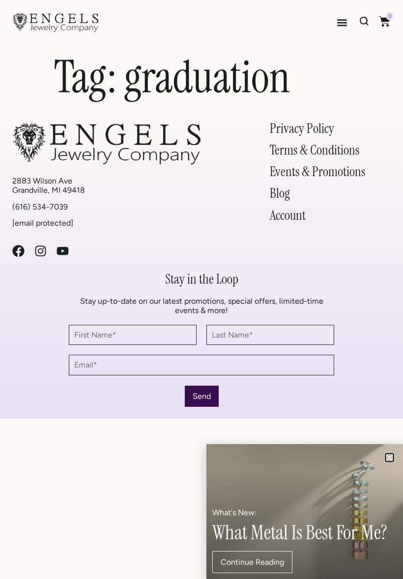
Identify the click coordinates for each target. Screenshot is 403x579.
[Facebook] (18, 251)
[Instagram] (40, 251)
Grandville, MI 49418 (48, 190)
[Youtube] (63, 251)
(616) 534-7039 (40, 206)
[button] (342, 22)
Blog (280, 193)
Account (288, 215)
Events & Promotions (317, 171)
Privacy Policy (302, 128)
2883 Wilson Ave (42, 180)
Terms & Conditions (314, 149)
